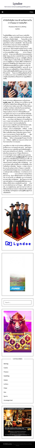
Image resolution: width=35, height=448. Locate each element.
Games (6, 380)
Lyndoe (17, 3)
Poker (5, 388)
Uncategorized (8, 400)
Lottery (6, 384)
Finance (6, 372)
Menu (31, 12)
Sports (6, 396)
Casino (6, 368)
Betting (6, 363)
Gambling (6, 376)
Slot (5, 392)
